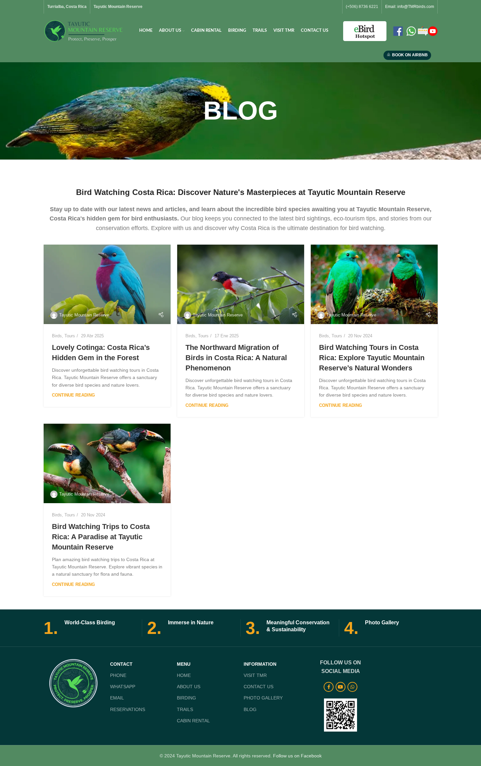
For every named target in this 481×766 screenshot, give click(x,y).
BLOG (250, 709)
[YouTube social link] (340, 687)
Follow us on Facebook (297, 755)
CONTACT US (258, 686)
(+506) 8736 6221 (362, 6)
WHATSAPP (122, 686)
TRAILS (185, 709)
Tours (69, 335)
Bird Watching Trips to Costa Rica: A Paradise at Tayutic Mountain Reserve (101, 536)
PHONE (118, 675)
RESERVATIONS (127, 709)
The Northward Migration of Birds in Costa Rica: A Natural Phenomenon (236, 357)
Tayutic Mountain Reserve (84, 314)
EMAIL (117, 697)
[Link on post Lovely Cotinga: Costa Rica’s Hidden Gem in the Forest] (107, 284)
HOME (184, 675)
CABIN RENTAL (193, 720)
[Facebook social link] (329, 687)
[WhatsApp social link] (352, 687)
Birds (57, 335)
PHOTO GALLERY (263, 697)
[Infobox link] (90, 628)
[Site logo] (84, 30)
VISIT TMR (255, 675)
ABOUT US (188, 686)
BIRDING (186, 697)
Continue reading (73, 395)
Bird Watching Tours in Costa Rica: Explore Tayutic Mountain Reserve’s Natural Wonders (371, 357)
